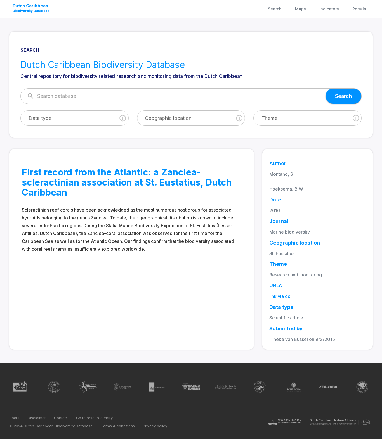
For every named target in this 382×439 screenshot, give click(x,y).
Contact (61, 418)
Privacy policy (155, 426)
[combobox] (74, 118)
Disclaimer (37, 418)
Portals (359, 8)
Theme (269, 118)
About (14, 418)
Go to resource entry (94, 418)
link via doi (280, 296)
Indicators (329, 8)
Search (275, 8)
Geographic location (168, 118)
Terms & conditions (118, 426)
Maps (300, 8)
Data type (40, 118)
